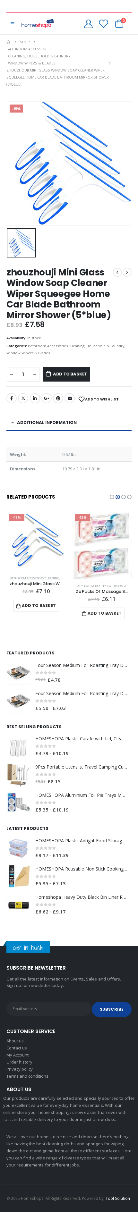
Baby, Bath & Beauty (90, 586)
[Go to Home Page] (8, 42)
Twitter (23, 398)
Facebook (11, 398)
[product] (18, 673)
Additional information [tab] (47, 422)
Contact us (16, 1048)
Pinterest (58, 398)
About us (15, 1041)
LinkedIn (35, 398)
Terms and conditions (27, 1076)
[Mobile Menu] (12, 23)
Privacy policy (19, 1069)
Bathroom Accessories (48, 345)
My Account (17, 1055)
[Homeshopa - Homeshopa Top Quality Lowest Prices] (37, 23)
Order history (19, 1062)
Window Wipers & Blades (28, 352)
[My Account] (88, 23)
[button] (112, 497)
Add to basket (70, 374)
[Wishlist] (103, 23)
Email (70, 398)
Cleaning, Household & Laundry (97, 345)
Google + (46, 398)
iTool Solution (117, 1198)
